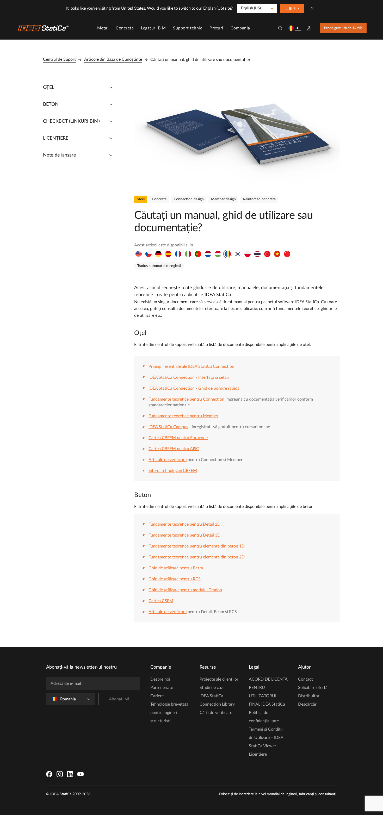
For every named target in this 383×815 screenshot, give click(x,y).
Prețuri (216, 28)
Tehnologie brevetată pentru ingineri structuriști (169, 712)
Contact (305, 679)
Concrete (125, 28)
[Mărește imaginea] (237, 133)
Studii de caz (211, 688)
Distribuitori (309, 696)
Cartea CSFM (161, 601)
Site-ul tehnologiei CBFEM (173, 471)
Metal (103, 28)
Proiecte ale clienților (219, 679)
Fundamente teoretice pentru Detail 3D (184, 535)
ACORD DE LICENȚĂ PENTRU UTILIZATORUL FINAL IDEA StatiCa (268, 691)
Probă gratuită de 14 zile (343, 28)
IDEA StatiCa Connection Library (217, 700)
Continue (292, 8)
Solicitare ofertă (313, 688)
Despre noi (160, 679)
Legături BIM (153, 28)
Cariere (157, 696)
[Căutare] (280, 28)
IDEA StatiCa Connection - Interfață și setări (189, 377)
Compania (240, 28)
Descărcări (308, 704)
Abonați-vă (119, 699)
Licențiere (258, 754)
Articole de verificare (168, 460)
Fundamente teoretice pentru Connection (186, 399)
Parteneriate (161, 688)
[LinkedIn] (70, 774)
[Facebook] (49, 774)
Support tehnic (187, 28)
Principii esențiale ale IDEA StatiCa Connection (191, 366)
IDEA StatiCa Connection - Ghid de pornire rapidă (194, 388)
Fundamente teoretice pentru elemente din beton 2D (197, 557)
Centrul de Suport (59, 59)
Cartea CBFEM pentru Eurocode (178, 438)
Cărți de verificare (216, 713)
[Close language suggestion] (312, 8)
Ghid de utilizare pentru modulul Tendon (185, 590)
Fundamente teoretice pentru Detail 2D (184, 524)
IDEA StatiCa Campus (168, 427)
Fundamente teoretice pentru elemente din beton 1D (197, 546)
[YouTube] (80, 774)
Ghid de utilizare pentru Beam (176, 568)
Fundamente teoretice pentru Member (183, 416)
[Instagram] (60, 774)
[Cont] (308, 28)
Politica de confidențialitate (264, 717)
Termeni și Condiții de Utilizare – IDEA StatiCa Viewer (266, 737)
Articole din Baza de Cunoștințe (113, 59)
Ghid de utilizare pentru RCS (175, 579)
